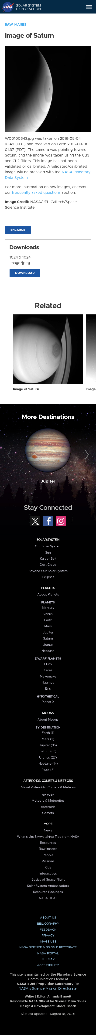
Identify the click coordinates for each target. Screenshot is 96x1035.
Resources (48, 842)
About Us (48, 917)
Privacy (48, 935)
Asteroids (48, 807)
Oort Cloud (48, 564)
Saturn (48, 638)
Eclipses (48, 577)
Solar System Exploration (25, 7)
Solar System (48, 539)
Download (25, 273)
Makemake (48, 676)
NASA (6, 7)
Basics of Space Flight (48, 879)
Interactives (48, 873)
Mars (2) (48, 739)
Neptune (48, 651)
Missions (48, 861)
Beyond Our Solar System (48, 571)
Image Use (48, 941)
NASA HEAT (48, 898)
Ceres (48, 670)
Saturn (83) (48, 751)
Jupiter (48, 481)
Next (86, 454)
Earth (48, 620)
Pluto (48, 664)
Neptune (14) (48, 763)
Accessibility (48, 965)
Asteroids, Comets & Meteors (48, 781)
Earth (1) (48, 733)
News (48, 830)
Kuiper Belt (48, 558)
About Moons (48, 719)
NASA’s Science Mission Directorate (48, 988)
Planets (48, 588)
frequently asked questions (36, 192)
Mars (48, 626)
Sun (48, 552)
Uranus (48, 645)
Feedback (48, 929)
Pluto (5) (48, 770)
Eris (48, 688)
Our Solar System (48, 546)
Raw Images (15, 24)
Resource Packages (48, 892)
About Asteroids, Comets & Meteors (48, 787)
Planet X (48, 702)
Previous (10, 454)
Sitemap (48, 959)
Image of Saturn (26, 389)
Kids (48, 867)
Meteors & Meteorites (48, 800)
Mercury (48, 607)
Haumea (48, 682)
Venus (48, 614)
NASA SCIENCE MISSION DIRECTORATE (48, 947)
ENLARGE (17, 230)
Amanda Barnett (59, 996)
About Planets (48, 594)
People (48, 855)
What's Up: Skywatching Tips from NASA (48, 836)
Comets (48, 813)
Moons (48, 713)
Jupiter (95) (48, 745)
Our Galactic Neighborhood (25, 17)
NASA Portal (48, 953)
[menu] (89, 7)
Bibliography (48, 923)
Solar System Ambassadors (48, 886)
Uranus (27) (48, 757)
